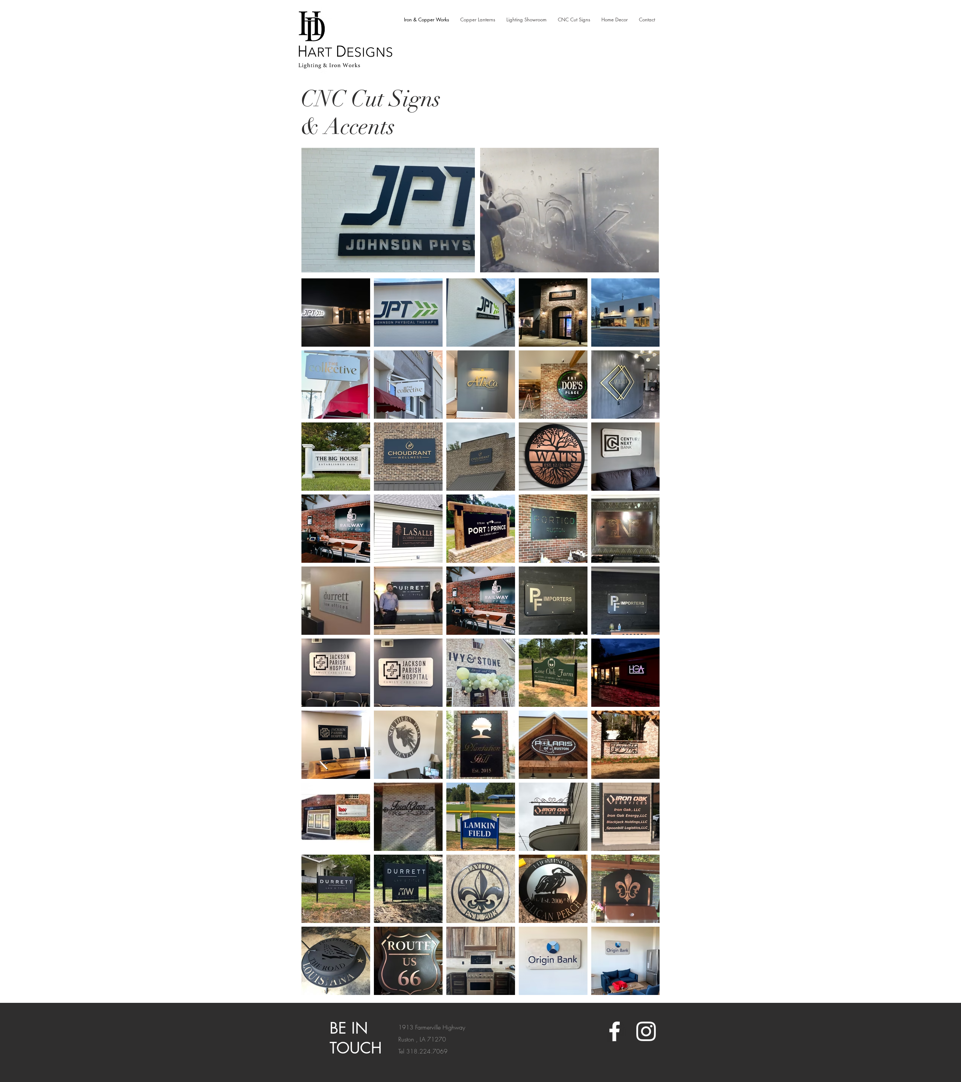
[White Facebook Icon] (614, 1031)
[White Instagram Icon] (646, 1031)
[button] (649, 264)
